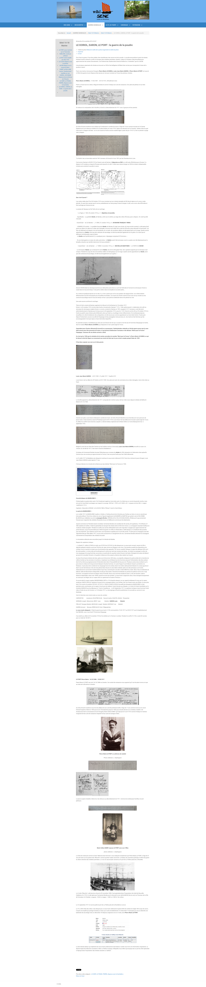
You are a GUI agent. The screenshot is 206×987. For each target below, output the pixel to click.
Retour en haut (80, 976)
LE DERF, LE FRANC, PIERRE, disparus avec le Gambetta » (107, 974)
